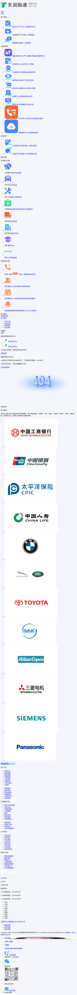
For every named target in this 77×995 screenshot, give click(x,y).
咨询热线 (13, 955)
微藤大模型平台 (17, 56)
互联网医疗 (29, 209)
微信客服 (8, 775)
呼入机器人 (22, 118)
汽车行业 (14, 185)
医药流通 (19, 209)
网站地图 (8, 929)
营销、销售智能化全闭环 (27, 274)
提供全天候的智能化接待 (34, 118)
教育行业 (11, 245)
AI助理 (14, 96)
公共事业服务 (12, 257)
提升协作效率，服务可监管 (28, 145)
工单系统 (15, 145)
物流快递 (14, 221)
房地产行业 (14, 233)
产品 (2, 13)
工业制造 (11, 197)
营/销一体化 (8, 274)
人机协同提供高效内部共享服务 (24, 298)
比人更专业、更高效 (27, 64)
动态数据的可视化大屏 (26, 104)
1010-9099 (15, 957)
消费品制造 (18, 197)
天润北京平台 (12, 341)
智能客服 (21, 132)
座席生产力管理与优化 (26, 80)
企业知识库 (16, 72)
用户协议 (8, 927)
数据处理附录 (9, 864)
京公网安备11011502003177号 (15, 921)
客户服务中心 (9, 286)
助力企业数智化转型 (31, 132)
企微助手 (15, 153)
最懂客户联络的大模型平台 (36, 56)
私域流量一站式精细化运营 (28, 153)
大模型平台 (8, 796)
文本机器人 (16, 64)
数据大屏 (15, 104)
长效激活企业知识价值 (27, 72)
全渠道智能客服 (10, 310)
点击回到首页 (5, 367)
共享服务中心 (9, 298)
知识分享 (8, 843)
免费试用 (11, 764)
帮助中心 (8, 860)
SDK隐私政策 (9, 868)
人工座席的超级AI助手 (24, 96)
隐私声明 (8, 925)
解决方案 (4, 157)
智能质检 (15, 80)
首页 (2, 11)
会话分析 (15, 88)
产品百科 (8, 847)
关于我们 (4, 318)
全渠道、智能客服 (28, 35)
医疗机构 (12, 209)
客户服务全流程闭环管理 (22, 286)
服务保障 (8, 858)
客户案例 (4, 314)
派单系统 (8, 798)
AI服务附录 (8, 862)
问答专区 (8, 845)
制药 (23, 209)
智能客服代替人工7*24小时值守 (25, 310)
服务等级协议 (9, 856)
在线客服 (15, 35)
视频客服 (15, 43)
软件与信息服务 (16, 173)
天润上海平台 (12, 346)
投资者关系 (4, 316)
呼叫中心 (15, 26)
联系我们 (8, 325)
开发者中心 (8, 866)
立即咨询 (4, 764)
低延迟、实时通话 (25, 43)
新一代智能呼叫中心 (29, 26)
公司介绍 (8, 321)
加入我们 (8, 327)
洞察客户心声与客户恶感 (27, 88)
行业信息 (8, 323)
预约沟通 (12, 990)
